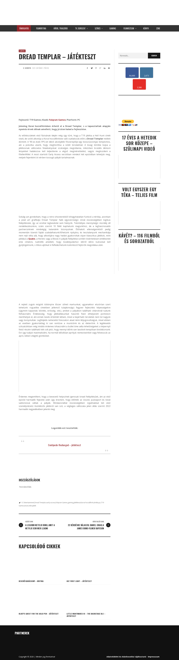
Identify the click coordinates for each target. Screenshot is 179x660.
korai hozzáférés (87, 502)
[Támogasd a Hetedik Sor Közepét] (89, 39)
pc (100, 502)
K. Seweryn (27, 68)
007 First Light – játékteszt (79, 581)
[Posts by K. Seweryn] (20, 68)
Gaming (22, 51)
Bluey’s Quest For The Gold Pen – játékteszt (39, 613)
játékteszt (77, 502)
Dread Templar (40, 502)
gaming (70, 502)
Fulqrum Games (57, 119)
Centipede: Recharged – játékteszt (64, 445)
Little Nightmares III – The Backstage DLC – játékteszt (86, 614)
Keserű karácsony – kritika (31, 581)
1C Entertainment (27, 502)
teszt (26, 506)
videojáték (32, 506)
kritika (96, 502)
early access (50, 502)
